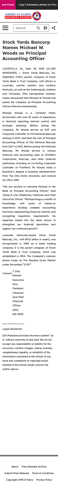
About (14, 466)
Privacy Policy (44, 479)
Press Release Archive (34, 466)
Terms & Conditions (43, 473)
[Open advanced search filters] (45, 27)
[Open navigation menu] (5, 28)
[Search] (38, 27)
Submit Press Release (16, 473)
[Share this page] (53, 28)
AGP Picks (8, 4)
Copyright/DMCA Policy (19, 479)
